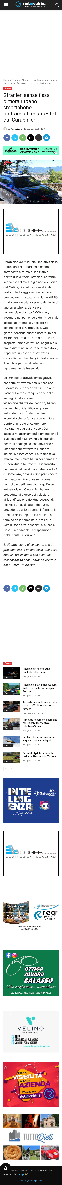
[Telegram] (46, 137)
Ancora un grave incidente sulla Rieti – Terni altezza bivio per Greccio (40, 688)
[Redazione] (5, 129)
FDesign (20, 1174)
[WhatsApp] (22, 137)
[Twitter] (14, 137)
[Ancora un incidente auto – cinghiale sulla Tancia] (11, 673)
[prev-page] (5, 769)
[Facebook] (6, 137)
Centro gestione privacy (30, 1180)
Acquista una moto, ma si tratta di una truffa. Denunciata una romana (40, 705)
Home (6, 80)
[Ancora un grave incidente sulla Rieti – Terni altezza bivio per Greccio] (11, 689)
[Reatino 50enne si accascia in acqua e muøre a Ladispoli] (11, 741)
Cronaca (16, 80)
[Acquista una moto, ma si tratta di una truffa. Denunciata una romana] (11, 706)
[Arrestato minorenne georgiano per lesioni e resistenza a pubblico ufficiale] (11, 724)
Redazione (16, 129)
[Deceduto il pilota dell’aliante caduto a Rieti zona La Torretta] (11, 757)
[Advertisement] (31, 42)
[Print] (38, 137)
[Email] (30, 137)
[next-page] (11, 769)
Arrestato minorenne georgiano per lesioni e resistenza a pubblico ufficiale (40, 723)
